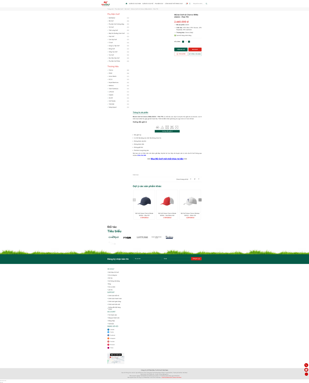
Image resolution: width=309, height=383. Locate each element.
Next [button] (200, 199)
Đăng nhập (111, 321)
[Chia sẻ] (4, 380)
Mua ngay (195, 49)
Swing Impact (118, 107)
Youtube (112, 341)
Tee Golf (118, 55)
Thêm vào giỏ (181, 49)
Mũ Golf (119, 21)
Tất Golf (118, 27)
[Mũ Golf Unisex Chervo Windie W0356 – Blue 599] (144, 200)
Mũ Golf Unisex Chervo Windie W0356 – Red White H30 (167, 214)
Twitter (112, 332)
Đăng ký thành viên (113, 318)
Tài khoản (111, 324)
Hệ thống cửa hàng (195, 54)
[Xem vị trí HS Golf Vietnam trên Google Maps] (115, 358)
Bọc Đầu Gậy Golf (118, 58)
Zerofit (118, 98)
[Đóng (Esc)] (5, 380)
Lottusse (118, 92)
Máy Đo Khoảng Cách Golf (118, 33)
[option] (144, 204)
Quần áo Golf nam (135, 3)
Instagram (112, 338)
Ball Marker (118, 18)
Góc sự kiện (111, 287)
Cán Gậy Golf (118, 39)
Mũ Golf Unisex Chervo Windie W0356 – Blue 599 (144, 214)
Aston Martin (118, 76)
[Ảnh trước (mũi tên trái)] (0, 382)
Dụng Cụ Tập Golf (118, 46)
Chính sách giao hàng (114, 301)
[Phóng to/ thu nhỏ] (0, 380)
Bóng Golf (118, 49)
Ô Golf (118, 42)
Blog (109, 284)
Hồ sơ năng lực (112, 275)
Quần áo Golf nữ (147, 3)
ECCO (118, 79)
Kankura (118, 85)
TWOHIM (118, 104)
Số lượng (177, 41)
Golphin (118, 95)
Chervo (119, 70)
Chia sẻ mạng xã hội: (182, 179)
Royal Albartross (118, 82)
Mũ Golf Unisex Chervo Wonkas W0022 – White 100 (190, 214)
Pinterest (112, 344)
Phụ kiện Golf (159, 3)
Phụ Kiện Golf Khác (118, 61)
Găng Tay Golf (118, 52)
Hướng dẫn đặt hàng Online (114, 308)
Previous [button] (134, 199)
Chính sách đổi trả (113, 295)
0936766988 (306, 370)
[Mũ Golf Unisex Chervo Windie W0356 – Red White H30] (167, 200)
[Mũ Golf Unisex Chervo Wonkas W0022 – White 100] (190, 200)
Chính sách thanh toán (115, 298)
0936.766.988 (141, 155)
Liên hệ (110, 290)
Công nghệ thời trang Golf (174, 3)
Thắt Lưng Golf (118, 30)
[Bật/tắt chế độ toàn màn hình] (2, 380)
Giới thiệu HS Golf (113, 272)
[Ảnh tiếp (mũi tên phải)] (2, 382)
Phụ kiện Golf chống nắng (118, 24)
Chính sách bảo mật (114, 304)
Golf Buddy (118, 101)
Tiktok (111, 347)
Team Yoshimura (118, 89)
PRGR (119, 73)
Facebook (112, 335)
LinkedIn (112, 329)
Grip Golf (118, 36)
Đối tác (110, 278)
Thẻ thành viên (112, 315)
